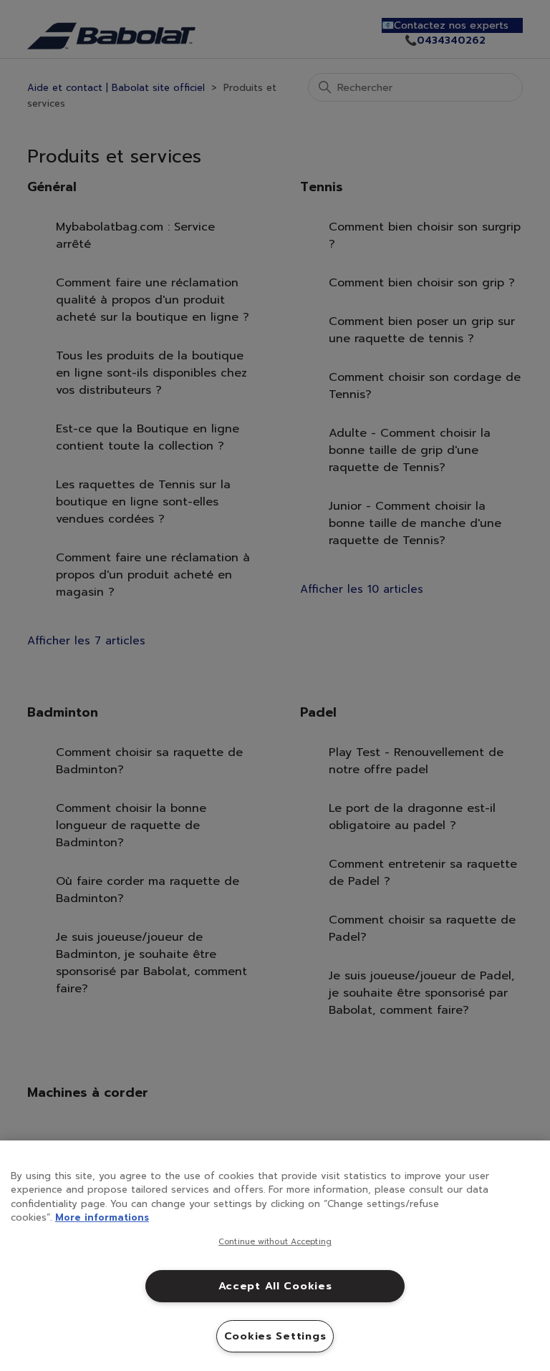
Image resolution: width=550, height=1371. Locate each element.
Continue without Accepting (275, 1242)
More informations (102, 1217)
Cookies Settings (275, 1336)
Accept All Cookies (275, 1286)
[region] (275, 1255)
